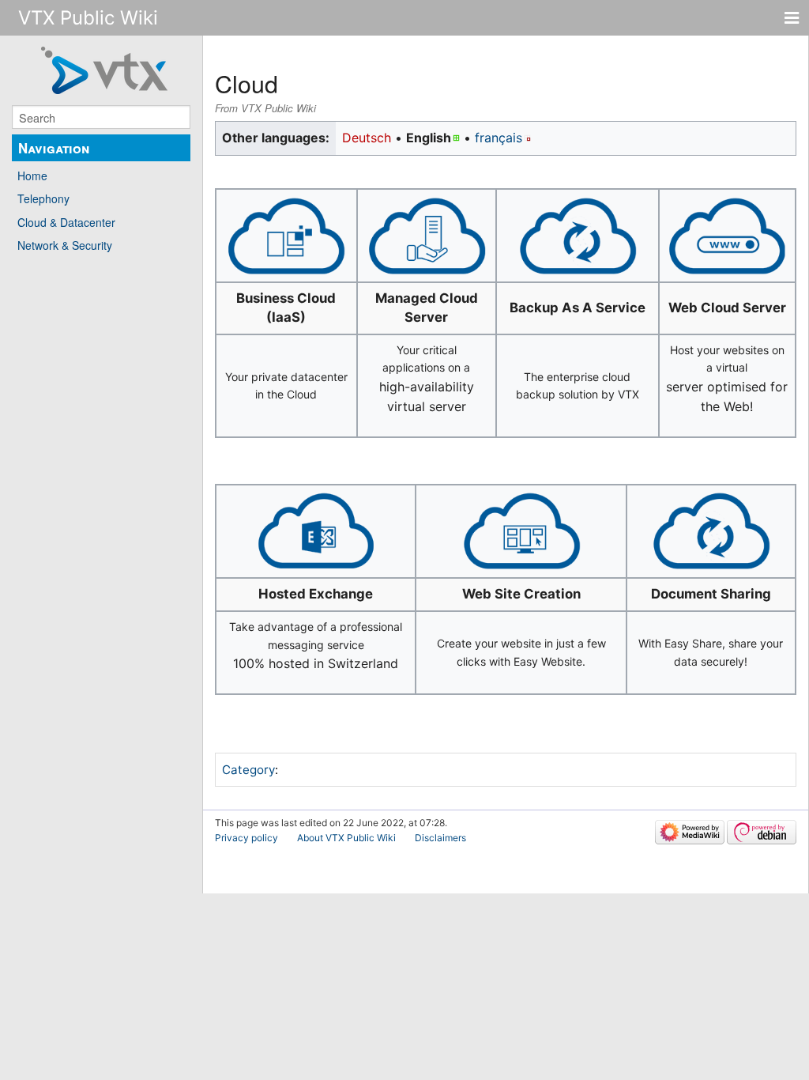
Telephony (43, 198)
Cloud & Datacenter (66, 222)
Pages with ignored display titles (382, 769)
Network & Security (64, 245)
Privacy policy (246, 838)
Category (248, 769)
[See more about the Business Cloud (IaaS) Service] (286, 234)
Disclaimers (440, 838)
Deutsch (366, 137)
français (498, 137)
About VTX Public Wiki (346, 838)
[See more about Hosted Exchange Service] (316, 530)
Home (32, 175)
